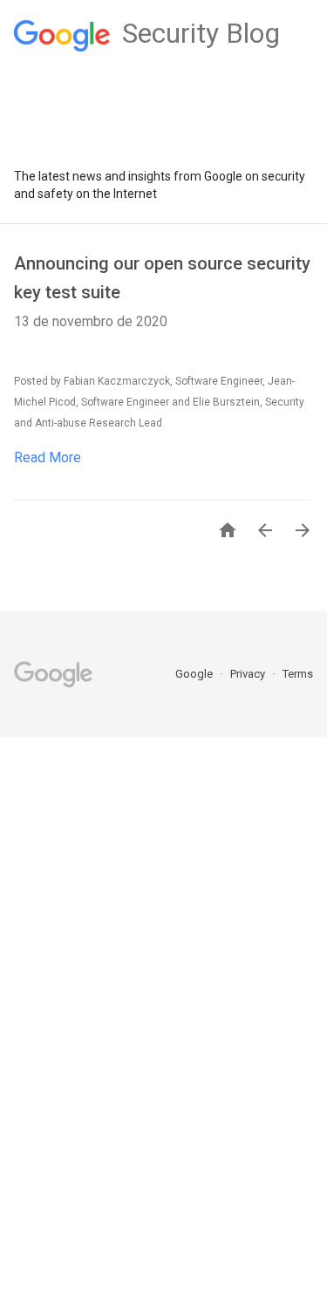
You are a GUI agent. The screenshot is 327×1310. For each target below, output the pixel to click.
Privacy (249, 673)
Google (195, 673)
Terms (298, 673)
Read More (47, 457)
